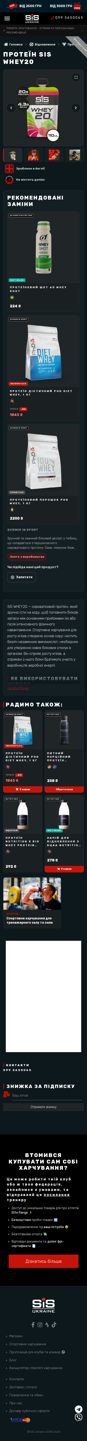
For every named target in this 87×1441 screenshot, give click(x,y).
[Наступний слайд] (76, 107)
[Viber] (79, 1417)
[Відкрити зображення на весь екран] (76, 77)
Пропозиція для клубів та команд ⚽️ (37, 1352)
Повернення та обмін (26, 1395)
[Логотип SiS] (32, 19)
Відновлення (45, 44)
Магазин (16, 1336)
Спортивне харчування (27, 1344)
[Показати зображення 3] (53, 155)
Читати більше (18, 688)
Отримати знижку (43, 1107)
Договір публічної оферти (29, 1411)
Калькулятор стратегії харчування (35, 1368)
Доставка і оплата (23, 1387)
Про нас (15, 1403)
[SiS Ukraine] (43, 1306)
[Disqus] (43, 996)
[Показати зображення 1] (12, 155)
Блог (13, 1360)
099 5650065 (69, 18)
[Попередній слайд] (11, 107)
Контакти (16, 1379)
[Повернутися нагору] (79, 1401)
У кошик (25, 789)
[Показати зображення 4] (74, 155)
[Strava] (47, 1324)
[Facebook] (33, 1324)
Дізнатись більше (43, 1261)
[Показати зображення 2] (33, 155)
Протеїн (74, 44)
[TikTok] (54, 1324)
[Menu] (7, 18)
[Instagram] (40, 1324)
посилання (57, 1195)
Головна (16, 44)
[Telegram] (79, 1409)
